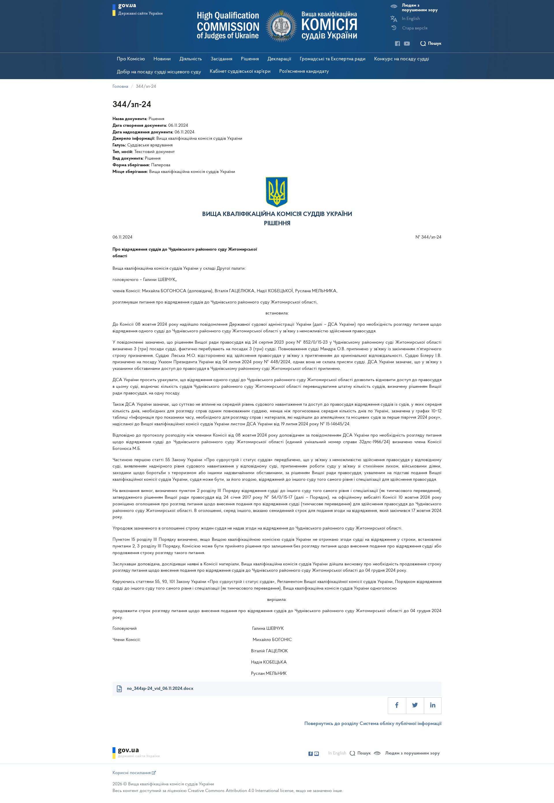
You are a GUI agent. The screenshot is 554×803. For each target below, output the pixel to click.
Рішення (250, 59)
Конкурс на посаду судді (401, 59)
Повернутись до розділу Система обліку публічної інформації (372, 723)
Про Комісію (131, 59)
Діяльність (190, 59)
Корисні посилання (132, 773)
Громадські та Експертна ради (333, 59)
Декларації (279, 59)
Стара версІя (414, 28)
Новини (162, 59)
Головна (120, 86)
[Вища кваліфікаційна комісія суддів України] (277, 26)
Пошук (434, 43)
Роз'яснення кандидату (304, 71)
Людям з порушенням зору (420, 7)
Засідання (221, 59)
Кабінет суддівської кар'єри (240, 71)
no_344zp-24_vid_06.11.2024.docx (160, 688)
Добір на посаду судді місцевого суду (159, 72)
